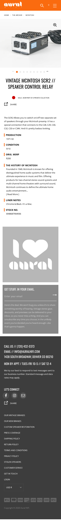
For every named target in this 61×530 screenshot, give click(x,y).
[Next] (49, 72)
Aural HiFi (24, 507)
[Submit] (55, 296)
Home (6, 14)
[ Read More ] (12, 194)
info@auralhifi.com (27, 351)
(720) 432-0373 (25, 346)
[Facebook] (6, 395)
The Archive (17, 14)
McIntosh (30, 14)
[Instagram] (14, 395)
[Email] (23, 395)
